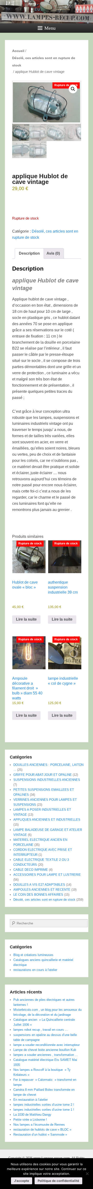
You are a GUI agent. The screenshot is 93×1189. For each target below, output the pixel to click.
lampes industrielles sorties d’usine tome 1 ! (43, 1109)
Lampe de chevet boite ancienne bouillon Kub (44, 1050)
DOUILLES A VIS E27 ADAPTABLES (39, 884)
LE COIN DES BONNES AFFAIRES (38, 894)
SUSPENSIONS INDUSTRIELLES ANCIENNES (46, 780)
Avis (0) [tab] (53, 253)
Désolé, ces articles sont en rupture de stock (43, 61)
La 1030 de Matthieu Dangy (32, 1114)
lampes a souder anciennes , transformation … (45, 1055)
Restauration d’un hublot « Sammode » (40, 1134)
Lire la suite (26, 619)
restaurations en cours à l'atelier (35, 970)
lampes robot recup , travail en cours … (40, 1029)
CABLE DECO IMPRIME (30, 869)
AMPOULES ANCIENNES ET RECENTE (41, 889)
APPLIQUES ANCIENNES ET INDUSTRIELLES (46, 819)
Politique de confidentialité (58, 1181)
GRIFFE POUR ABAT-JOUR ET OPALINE (42, 775)
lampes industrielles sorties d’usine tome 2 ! (43, 1104)
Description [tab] (29, 253)
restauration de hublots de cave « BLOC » (42, 1129)
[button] (73, 89)
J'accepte (21, 1181)
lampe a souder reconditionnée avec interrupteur (46, 1045)
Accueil (18, 51)
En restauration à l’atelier (30, 1099)
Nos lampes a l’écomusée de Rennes (39, 1124)
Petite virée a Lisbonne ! (30, 1119)
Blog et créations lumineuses (33, 955)
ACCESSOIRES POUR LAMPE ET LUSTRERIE (47, 874)
